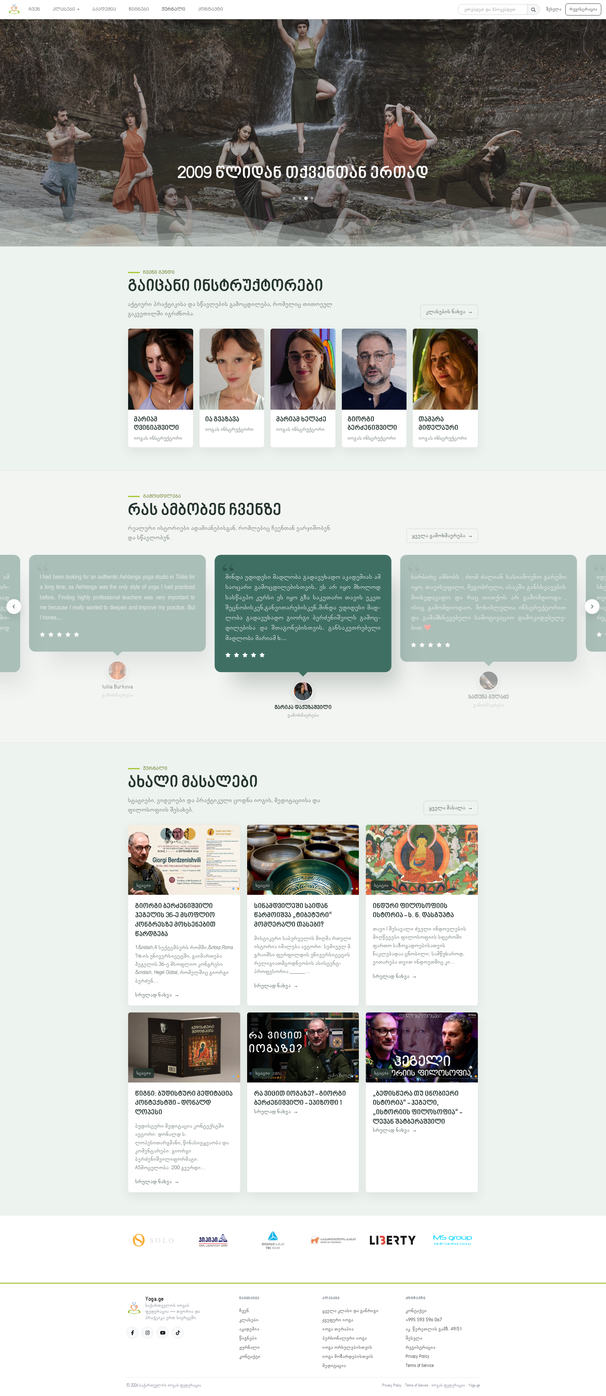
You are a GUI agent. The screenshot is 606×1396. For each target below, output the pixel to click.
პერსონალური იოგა (344, 1338)
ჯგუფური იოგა (337, 1320)
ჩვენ (244, 1311)
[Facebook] (132, 1333)
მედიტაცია (334, 1366)
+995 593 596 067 (424, 1320)
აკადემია (249, 1329)
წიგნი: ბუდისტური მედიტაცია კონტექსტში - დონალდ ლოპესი (184, 1103)
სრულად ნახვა (157, 995)
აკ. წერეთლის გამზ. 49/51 (434, 1329)
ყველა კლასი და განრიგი (350, 1311)
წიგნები (248, 1338)
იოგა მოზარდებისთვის (347, 1356)
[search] (533, 9)
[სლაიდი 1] (294, 198)
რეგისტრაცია (583, 9)
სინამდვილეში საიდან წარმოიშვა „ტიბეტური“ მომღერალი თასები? (293, 916)
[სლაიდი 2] (300, 198)
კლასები (248, 1320)
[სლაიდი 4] (312, 198)
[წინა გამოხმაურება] (13, 606)
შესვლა (553, 9)
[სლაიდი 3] (306, 198)
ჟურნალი (249, 1347)
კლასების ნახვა (449, 311)
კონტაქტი (249, 1356)
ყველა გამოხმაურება (442, 535)
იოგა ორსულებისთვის (347, 1347)
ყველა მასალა (451, 808)
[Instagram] (147, 1333)
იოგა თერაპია (338, 1329)
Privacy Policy (417, 1356)
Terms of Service (420, 1366)
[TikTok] (178, 1333)
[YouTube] (163, 1333)
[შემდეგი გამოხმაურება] (592, 606)
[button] (66, 9)
